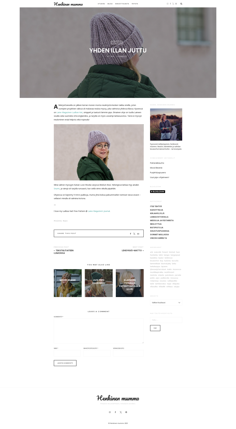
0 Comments (122, 56)
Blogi (110, 4)
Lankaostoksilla (159, 217)
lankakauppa (155, 266)
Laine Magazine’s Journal (99, 211)
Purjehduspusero (158, 172)
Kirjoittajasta (122, 4)
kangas (167, 255)
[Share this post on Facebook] (130, 234)
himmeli (172, 252)
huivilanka (154, 255)
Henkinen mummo (68, 4)
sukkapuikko (172, 281)
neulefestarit (169, 272)
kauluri (161, 258)
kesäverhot (154, 261)
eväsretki (157, 252)
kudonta (167, 261)
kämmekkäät (155, 263)
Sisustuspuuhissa (159, 231)
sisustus (163, 281)
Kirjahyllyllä (157, 213)
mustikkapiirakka (156, 272)
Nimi (56, 348)
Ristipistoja (156, 227)
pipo (66, 221)
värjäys (176, 286)
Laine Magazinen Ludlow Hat (69, 112)
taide (152, 284)
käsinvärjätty (166, 263)
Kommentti (58, 317)
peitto (152, 278)
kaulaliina (153, 258)
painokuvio (169, 275)
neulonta (58, 221)
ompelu (161, 275)
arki (151, 252)
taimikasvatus (160, 284)
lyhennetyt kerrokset (158, 269)
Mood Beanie (68, 280)
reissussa (174, 278)
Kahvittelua (156, 210)
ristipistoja (154, 281)
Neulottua (156, 224)
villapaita (175, 284)
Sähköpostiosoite (90, 348)
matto (169, 269)
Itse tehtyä (116, 42)
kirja (161, 261)
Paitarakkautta (157, 163)
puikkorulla (165, 278)
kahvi (161, 255)
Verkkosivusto (118, 348)
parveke (178, 275)
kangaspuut (175, 255)
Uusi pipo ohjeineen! (98, 281)
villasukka (154, 286)
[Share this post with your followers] (134, 234)
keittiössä (168, 258)
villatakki (162, 286)
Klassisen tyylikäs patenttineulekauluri (129, 284)
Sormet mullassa (159, 234)
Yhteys (135, 4)
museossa (177, 269)
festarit (165, 252)
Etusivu (101, 4)
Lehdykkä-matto (132, 250)
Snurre (57, 188)
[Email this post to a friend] (138, 234)
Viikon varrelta (158, 238)
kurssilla (175, 261)
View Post (68, 285)
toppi (169, 284)
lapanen (164, 266)
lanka (174, 263)
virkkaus (169, 286)
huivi (178, 252)
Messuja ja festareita (162, 220)
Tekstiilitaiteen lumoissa (63, 251)
